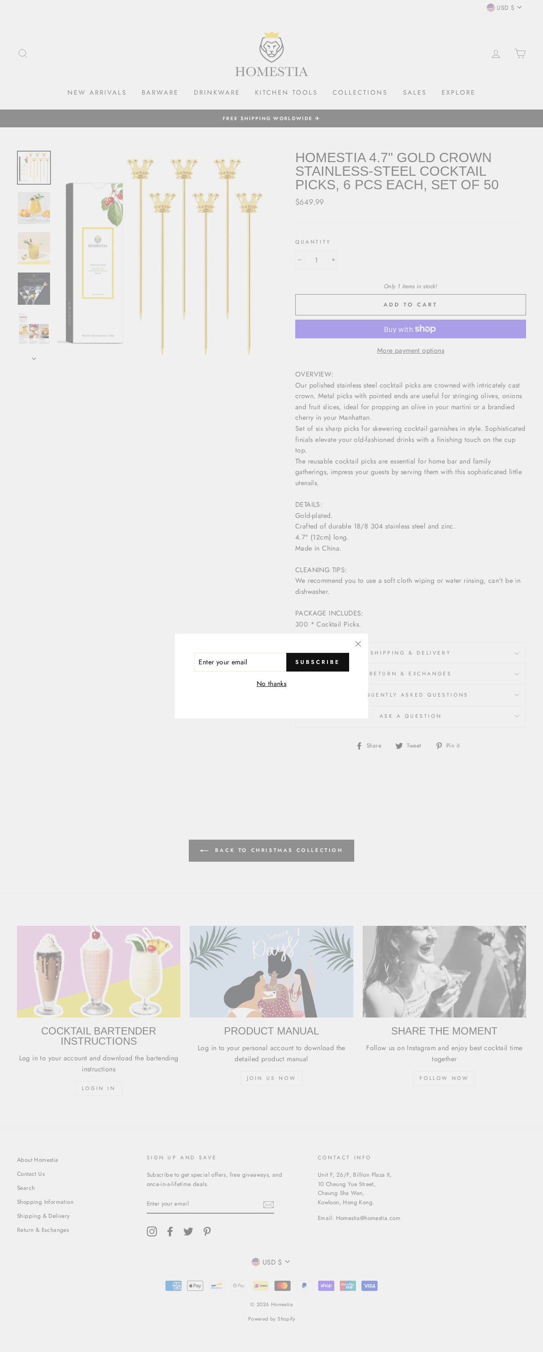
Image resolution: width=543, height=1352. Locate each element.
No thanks (272, 683)
